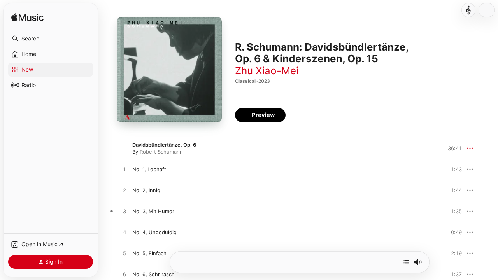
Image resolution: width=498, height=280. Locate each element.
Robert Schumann (161, 152)
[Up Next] (405, 262)
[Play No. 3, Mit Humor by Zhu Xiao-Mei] (124, 211)
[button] (51, 38)
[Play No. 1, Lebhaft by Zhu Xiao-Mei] (124, 169)
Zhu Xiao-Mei (266, 71)
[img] (27, 17)
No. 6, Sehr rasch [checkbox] (153, 274)
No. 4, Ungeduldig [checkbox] (154, 232)
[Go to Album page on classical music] (468, 10)
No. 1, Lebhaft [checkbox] (149, 169)
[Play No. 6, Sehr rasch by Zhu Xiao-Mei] (124, 274)
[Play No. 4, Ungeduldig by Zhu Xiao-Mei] (124, 232)
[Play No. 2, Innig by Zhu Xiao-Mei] (124, 190)
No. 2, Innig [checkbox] (146, 190)
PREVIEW (453, 169)
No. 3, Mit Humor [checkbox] (153, 211)
